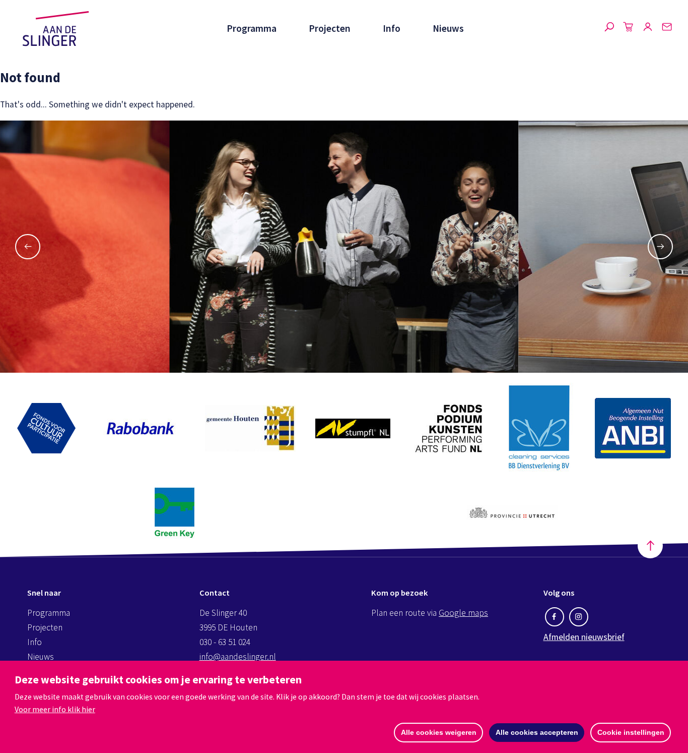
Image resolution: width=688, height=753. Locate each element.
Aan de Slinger (56, 28)
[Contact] (666, 28)
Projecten (330, 28)
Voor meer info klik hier (55, 709)
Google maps (463, 612)
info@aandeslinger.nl (237, 656)
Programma (252, 28)
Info (391, 28)
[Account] (647, 28)
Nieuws (448, 28)
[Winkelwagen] (628, 28)
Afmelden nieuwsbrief (584, 637)
